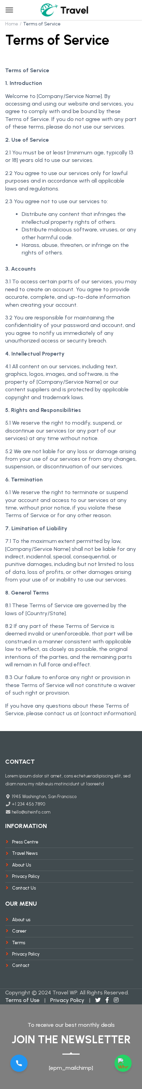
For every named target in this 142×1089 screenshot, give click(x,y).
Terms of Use (22, 1000)
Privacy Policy (26, 876)
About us (21, 919)
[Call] (19, 1063)
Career (19, 931)
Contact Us (24, 888)
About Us (21, 865)
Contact (21, 965)
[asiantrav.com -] (65, 9)
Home (11, 24)
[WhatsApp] (123, 1063)
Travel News (25, 853)
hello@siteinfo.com (30, 812)
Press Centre (25, 842)
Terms (18, 942)
